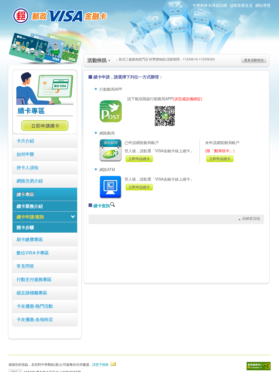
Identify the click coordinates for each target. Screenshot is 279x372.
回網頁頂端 (251, 218)
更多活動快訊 (254, 59)
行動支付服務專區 (34, 279)
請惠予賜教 (100, 364)
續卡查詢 (101, 206)
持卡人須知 (27, 167)
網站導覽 (263, 5)
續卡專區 (25, 194)
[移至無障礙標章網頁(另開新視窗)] (259, 366)
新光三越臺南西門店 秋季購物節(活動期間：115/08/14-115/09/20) (167, 59)
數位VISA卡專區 (33, 252)
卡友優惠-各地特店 (35, 319)
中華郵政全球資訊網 (210, 5)
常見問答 (25, 266)
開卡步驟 (25, 227)
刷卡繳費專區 (30, 239)
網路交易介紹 (30, 181)
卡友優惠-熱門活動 (35, 306)
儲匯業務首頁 (241, 5)
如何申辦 (25, 154)
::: (83, 38)
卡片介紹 (25, 141)
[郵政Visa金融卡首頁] (60, 16)
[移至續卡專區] (44, 132)
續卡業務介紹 (30, 206)
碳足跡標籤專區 (32, 292)
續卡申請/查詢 (30, 217)
